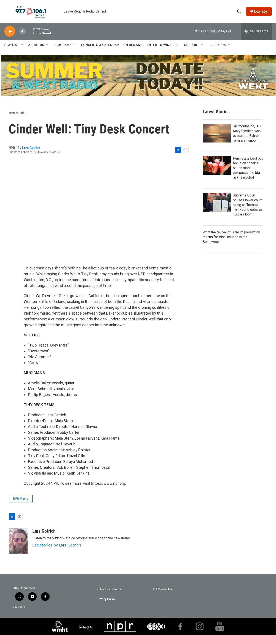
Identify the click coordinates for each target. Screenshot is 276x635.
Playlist (11, 45)
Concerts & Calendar (100, 45)
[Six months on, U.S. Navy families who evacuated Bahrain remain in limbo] (217, 133)
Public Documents (109, 589)
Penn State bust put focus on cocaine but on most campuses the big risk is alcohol (248, 167)
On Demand (133, 45)
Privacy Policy (106, 599)
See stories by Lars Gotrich (56, 545)
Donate (260, 11)
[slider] (29, 31)
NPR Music (17, 113)
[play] (9, 31)
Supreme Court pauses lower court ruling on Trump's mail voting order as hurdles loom (248, 204)
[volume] (22, 31)
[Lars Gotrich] (18, 541)
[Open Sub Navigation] (22, 45)
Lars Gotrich (31, 148)
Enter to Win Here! (163, 45)
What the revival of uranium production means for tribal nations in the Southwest (231, 237)
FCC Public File (163, 589)
